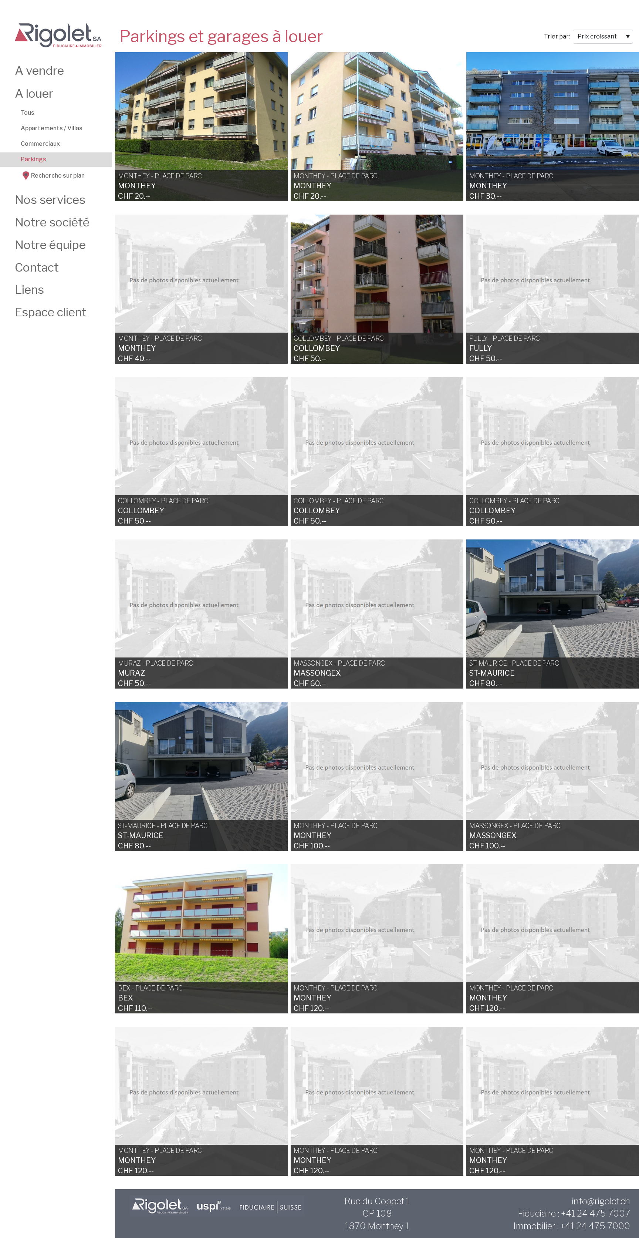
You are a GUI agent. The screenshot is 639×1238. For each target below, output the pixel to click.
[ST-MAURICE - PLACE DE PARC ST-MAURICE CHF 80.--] (552, 613)
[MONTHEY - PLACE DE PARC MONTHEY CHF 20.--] (201, 126)
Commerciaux (40, 143)
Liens (29, 289)
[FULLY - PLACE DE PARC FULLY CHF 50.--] (552, 288)
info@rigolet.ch (601, 1201)
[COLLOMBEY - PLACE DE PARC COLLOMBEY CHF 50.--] (377, 288)
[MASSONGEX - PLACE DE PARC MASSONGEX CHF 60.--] (377, 613)
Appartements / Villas (51, 128)
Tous (27, 112)
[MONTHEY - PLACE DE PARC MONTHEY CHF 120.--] (377, 938)
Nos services (50, 199)
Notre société (52, 222)
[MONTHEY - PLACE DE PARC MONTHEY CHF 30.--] (552, 126)
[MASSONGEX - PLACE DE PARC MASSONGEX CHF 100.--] (552, 775)
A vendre (39, 70)
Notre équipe (50, 245)
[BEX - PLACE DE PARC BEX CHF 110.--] (201, 938)
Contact (37, 267)
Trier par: (557, 36)
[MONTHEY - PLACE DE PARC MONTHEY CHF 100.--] (377, 775)
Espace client (51, 312)
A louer (34, 93)
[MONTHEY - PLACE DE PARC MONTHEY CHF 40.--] (201, 288)
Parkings (33, 159)
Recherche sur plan (58, 175)
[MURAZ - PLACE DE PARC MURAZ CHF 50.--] (201, 613)
